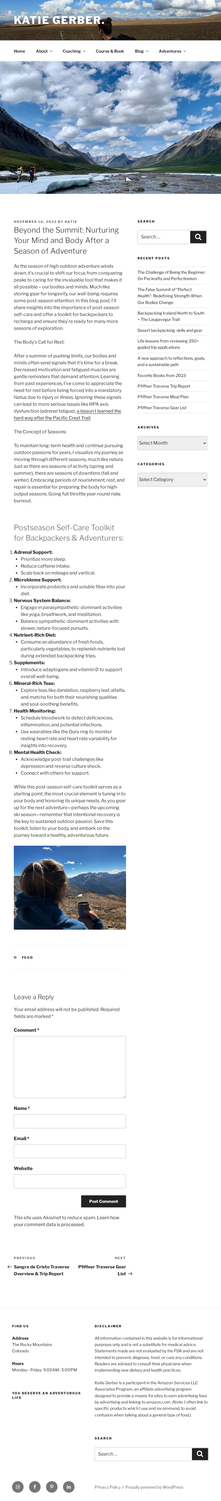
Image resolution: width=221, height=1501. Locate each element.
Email (21, 1138)
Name (22, 1108)
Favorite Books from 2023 (162, 375)
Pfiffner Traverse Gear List (162, 407)
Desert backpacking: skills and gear (170, 330)
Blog (139, 51)
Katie (71, 222)
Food (27, 958)
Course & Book (110, 51)
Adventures (170, 51)
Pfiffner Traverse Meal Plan (163, 396)
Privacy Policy (108, 1487)
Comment (26, 1030)
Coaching (72, 51)
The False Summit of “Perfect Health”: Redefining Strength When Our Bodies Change (170, 296)
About (42, 51)
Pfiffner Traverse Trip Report (164, 386)
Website (23, 1168)
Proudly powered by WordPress (154, 1487)
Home (19, 51)
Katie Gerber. (59, 20)
